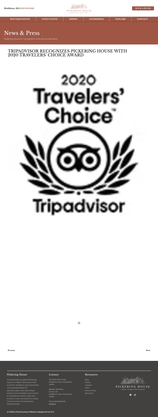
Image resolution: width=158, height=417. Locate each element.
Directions (89, 393)
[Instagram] (135, 395)
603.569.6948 (27, 8)
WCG (52, 412)
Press (87, 388)
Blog (87, 380)
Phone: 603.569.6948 (57, 401)
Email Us (52, 404)
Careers (88, 385)
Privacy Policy (90, 390)
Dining (87, 382)
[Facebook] (130, 395)
